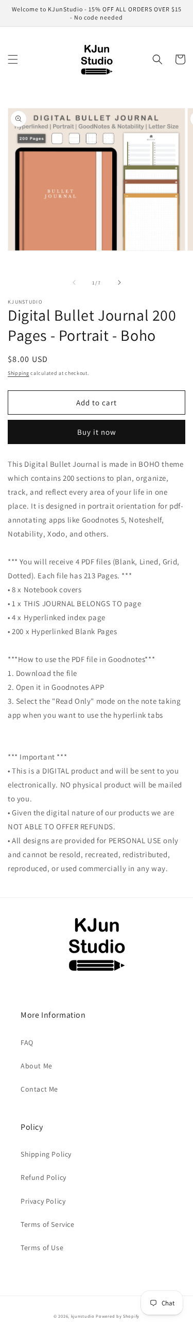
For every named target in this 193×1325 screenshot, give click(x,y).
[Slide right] (119, 282)
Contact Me (39, 1089)
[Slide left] (74, 282)
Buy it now (96, 432)
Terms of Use (42, 1247)
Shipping (18, 373)
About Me (36, 1065)
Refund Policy (43, 1177)
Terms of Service (48, 1224)
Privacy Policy (43, 1201)
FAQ (27, 1042)
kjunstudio (83, 1316)
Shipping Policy (46, 1154)
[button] (13, 59)
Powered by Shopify (117, 1316)
